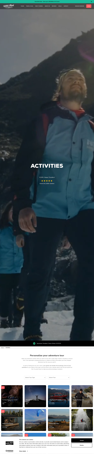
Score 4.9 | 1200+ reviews (47, 183)
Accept (82, 440)
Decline (82, 445)
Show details (22, 451)
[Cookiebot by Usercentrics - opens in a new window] (9, 451)
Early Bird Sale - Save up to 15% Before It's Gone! (47, 1)
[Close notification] (91, 1)
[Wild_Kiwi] (9, 6)
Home (2, 347)
